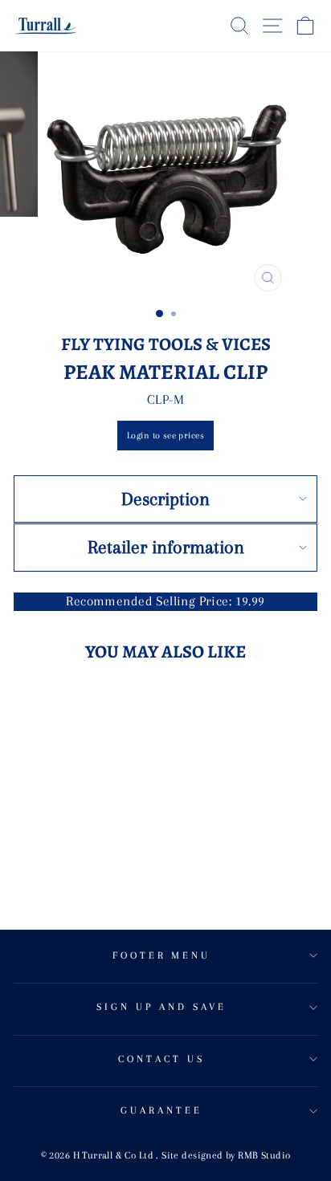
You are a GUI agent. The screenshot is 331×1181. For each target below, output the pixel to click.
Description (165, 498)
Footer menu (161, 955)
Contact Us (161, 1059)
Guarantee (161, 1110)
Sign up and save (161, 1006)
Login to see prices (165, 435)
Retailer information (166, 546)
